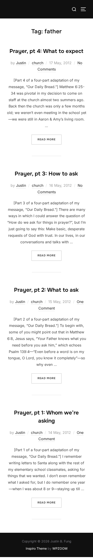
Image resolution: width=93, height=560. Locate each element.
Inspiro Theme (36, 548)
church (37, 63)
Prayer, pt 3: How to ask (46, 173)
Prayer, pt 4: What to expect (46, 51)
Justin (21, 63)
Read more (49, 139)
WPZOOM (59, 548)
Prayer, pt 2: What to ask (46, 290)
